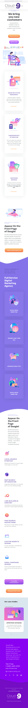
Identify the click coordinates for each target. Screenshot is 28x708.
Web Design (14, 179)
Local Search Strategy (10, 460)
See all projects (9, 606)
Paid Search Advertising (10, 521)
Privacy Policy (10, 701)
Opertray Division (14, 623)
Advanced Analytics (14, 366)
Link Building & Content (11, 502)
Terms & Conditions (17, 701)
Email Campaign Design (11, 563)
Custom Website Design (11, 542)
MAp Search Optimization (10, 481)
